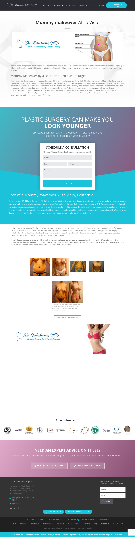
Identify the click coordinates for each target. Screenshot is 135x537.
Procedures (57, 5)
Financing (81, 5)
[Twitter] (14, 508)
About (49, 5)
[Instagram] (18, 508)
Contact (101, 5)
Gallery (67, 5)
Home (43, 5)
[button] (67, 414)
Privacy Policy (118, 524)
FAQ (95, 524)
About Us (23, 524)
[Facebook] (11, 508)
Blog (94, 5)
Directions (105, 524)
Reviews (88, 5)
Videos (74, 5)
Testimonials (48, 524)
